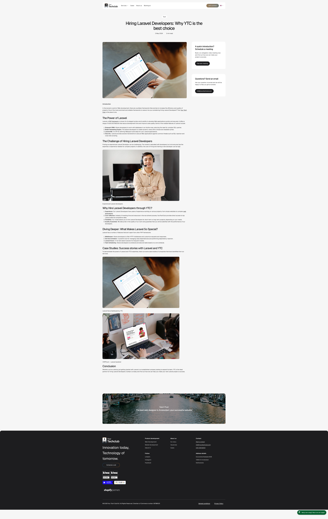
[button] (111, 465)
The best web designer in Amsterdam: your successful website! (164, 408)
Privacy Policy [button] (218, 503)
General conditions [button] (204, 503)
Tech (164, 17)
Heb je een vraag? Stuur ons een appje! (313, 512)
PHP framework (114, 121)
